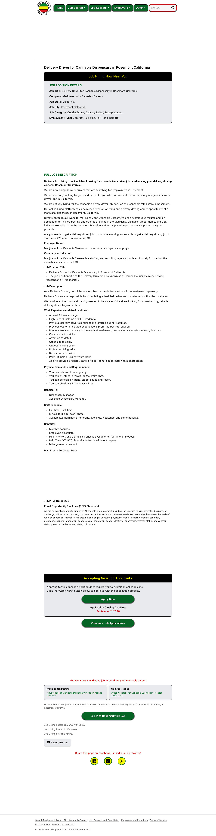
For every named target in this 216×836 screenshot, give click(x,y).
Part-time (102, 117)
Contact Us (68, 824)
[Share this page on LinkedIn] (108, 761)
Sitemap (56, 824)
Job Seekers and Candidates (104, 820)
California (68, 101)
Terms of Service (158, 820)
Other (139, 7)
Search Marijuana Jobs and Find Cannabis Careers (79, 704)
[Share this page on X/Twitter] (122, 761)
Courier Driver (75, 112)
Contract (78, 117)
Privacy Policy (42, 824)
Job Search (75, 7)
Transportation (113, 112)
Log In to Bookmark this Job (108, 715)
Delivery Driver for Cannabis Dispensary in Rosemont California (97, 67)
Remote (113, 117)
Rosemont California (73, 107)
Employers (121, 7)
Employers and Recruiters (134, 820)
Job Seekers (99, 7)
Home (59, 7)
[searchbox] (162, 8)
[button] (173, 8)
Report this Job (59, 742)
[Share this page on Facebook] (94, 761)
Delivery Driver (94, 112)
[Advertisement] (108, 38)
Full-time (90, 117)
